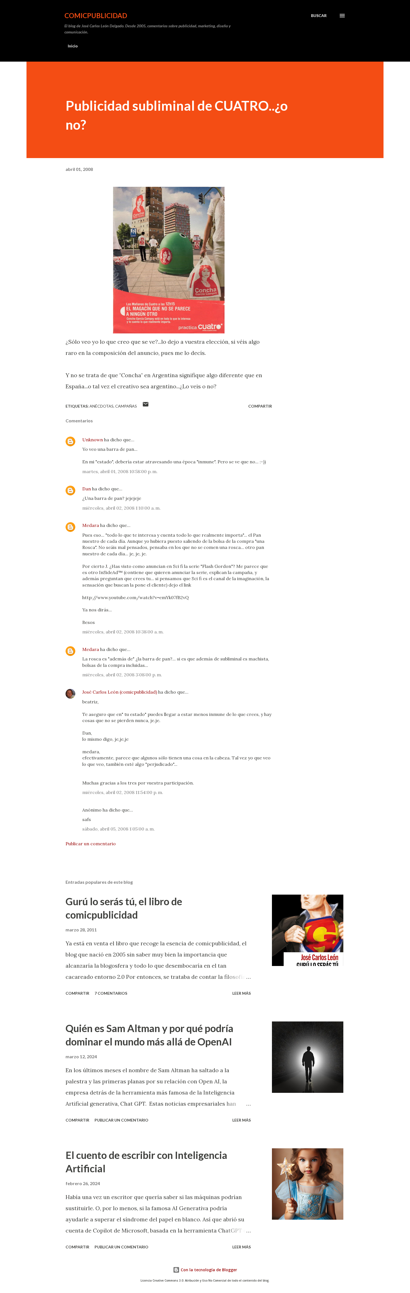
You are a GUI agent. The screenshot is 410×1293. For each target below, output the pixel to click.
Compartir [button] (260, 406)
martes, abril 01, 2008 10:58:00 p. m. (120, 471)
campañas (126, 406)
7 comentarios (111, 993)
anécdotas (102, 406)
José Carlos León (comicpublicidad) (119, 692)
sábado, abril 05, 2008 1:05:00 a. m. (118, 829)
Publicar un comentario (91, 843)
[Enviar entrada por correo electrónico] (145, 406)
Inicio (73, 45)
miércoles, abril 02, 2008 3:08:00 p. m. (122, 674)
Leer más (241, 993)
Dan (86, 488)
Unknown (92, 439)
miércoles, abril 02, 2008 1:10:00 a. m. (121, 508)
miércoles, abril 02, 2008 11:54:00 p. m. (122, 792)
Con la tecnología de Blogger (208, 1269)
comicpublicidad (95, 15)
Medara (90, 525)
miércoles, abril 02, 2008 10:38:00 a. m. (123, 632)
